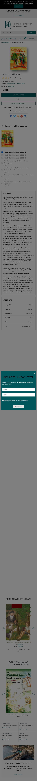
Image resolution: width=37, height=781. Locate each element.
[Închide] (34, 373)
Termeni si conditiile (23, 400)
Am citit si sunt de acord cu (16, 400)
